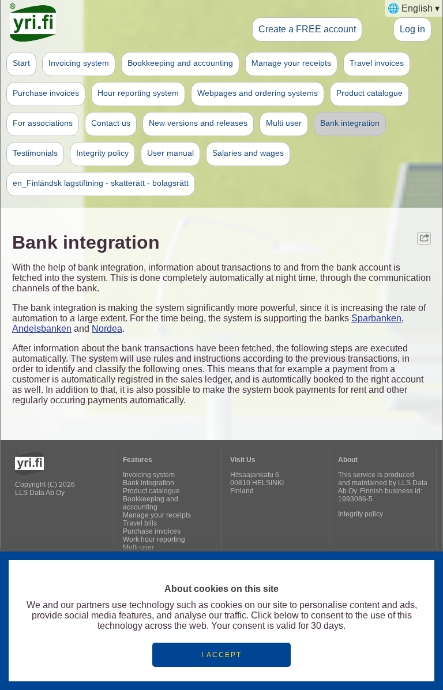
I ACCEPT (221, 655)
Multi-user (138, 547)
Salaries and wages (248, 153)
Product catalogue (369, 92)
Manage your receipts (291, 63)
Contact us (110, 122)
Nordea (107, 328)
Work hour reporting (154, 539)
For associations (43, 122)
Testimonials (35, 153)
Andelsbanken (42, 328)
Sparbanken (376, 318)
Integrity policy (102, 153)
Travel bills (140, 523)
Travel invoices (377, 63)
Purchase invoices (46, 92)
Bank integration (350, 122)
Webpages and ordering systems (257, 92)
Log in (412, 29)
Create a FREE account (307, 29)
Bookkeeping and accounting (180, 63)
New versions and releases (198, 122)
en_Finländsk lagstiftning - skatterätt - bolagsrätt (101, 182)
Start (21, 63)
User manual (170, 153)
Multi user (284, 122)
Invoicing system (78, 63)
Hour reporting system (138, 92)
